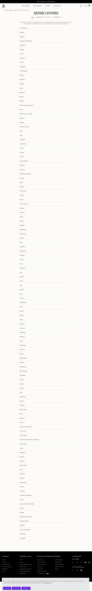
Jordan (21, 298)
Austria (22, 62)
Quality (3, 571)
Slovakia (22, 457)
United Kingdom (24, 521)
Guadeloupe (23, 229)
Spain (21, 469)
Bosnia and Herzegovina (27, 105)
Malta (21, 341)
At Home (47, 6)
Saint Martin (23, 435)
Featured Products (59, 566)
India (21, 264)
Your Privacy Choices (42, 573)
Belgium (22, 84)
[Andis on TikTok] (82, 563)
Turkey (21, 499)
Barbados (22, 79)
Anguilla (22, 36)
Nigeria (22, 379)
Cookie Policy (48, 583)
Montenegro (23, 358)
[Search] (85, 5)
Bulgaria (22, 118)
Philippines (23, 397)
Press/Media (4, 569)
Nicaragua (23, 375)
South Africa (23, 465)
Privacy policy (40, 560)
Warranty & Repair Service (26, 564)
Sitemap (57, 569)
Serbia (21, 448)
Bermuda (22, 92)
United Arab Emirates (26, 517)
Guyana (22, 238)
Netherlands (23, 366)
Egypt (21, 182)
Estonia (22, 186)
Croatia (22, 148)
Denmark (22, 165)
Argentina (22, 45)
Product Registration (24, 571)
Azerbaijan (23, 66)
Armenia (22, 49)
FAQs (21, 560)
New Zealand (23, 371)
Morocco (22, 362)
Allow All (7, 588)
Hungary (22, 255)
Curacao (22, 152)
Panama (22, 388)
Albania (22, 32)
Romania (22, 418)
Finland (22, 195)
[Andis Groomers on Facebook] (73, 571)
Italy (21, 285)
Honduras (22, 246)
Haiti (21, 242)
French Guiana (24, 204)
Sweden (22, 478)
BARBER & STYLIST (43, 17)
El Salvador (23, 191)
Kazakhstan (23, 302)
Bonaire (22, 101)
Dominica (22, 169)
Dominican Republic (25, 174)
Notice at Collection (41, 562)
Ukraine (22, 508)
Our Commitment (6, 564)
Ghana (21, 216)
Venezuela (22, 538)
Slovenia (22, 461)
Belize (21, 88)
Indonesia (22, 268)
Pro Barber (26, 6)
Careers (3, 560)
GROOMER (57, 17)
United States (24, 28)
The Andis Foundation (7, 566)
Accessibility (40, 569)
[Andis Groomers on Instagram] (78, 571)
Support (21, 562)
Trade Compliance (41, 564)
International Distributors (25, 569)
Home (6, 10)
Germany (22, 212)
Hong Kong (23, 251)
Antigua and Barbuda (26, 41)
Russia (22, 422)
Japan (21, 294)
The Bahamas (23, 71)
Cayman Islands (24, 126)
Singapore (23, 452)
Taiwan (22, 487)
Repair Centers (23, 566)
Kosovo (22, 311)
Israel (21, 281)
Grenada (22, 225)
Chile (21, 131)
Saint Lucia (23, 431)
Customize (16, 588)
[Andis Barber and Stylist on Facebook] (73, 563)
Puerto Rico (23, 409)
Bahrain (22, 75)
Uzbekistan (23, 534)
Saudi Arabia (23, 444)
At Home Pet (57, 6)
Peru (21, 392)
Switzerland (23, 482)
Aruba (21, 54)
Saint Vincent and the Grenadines (29, 439)
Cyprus (22, 156)
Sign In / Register (59, 560)
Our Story (4, 562)
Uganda (22, 512)
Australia (22, 58)
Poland (22, 401)
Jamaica (22, 289)
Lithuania (22, 328)
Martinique (23, 345)
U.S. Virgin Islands (25, 529)
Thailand (22, 491)
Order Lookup (58, 562)
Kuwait (22, 315)
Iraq (21, 272)
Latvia (21, 319)
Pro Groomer (37, 6)
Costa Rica (23, 144)
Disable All (26, 588)
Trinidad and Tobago (26, 495)
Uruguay (22, 525)
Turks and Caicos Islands (27, 504)
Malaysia (22, 336)
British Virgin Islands (26, 114)
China (21, 135)
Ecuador (22, 178)
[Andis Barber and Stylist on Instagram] (78, 563)
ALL (32, 17)
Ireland (22, 276)
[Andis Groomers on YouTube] (82, 571)
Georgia (22, 208)
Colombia (22, 139)
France (22, 199)
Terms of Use (40, 566)
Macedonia (23, 332)
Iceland (22, 259)
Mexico (22, 354)
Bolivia (22, 96)
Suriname (22, 474)
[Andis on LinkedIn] (90, 563)
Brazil (21, 109)
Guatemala (23, 234)
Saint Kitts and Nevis (26, 427)
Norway (22, 384)
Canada (22, 122)
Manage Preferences (59, 564)
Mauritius (22, 349)
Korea (21, 306)
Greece (22, 221)
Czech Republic (24, 161)
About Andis (13, 10)
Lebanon (22, 324)
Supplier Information (42, 571)
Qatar (21, 414)
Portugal (22, 405)
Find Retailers (23, 573)
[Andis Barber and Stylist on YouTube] (86, 563)
